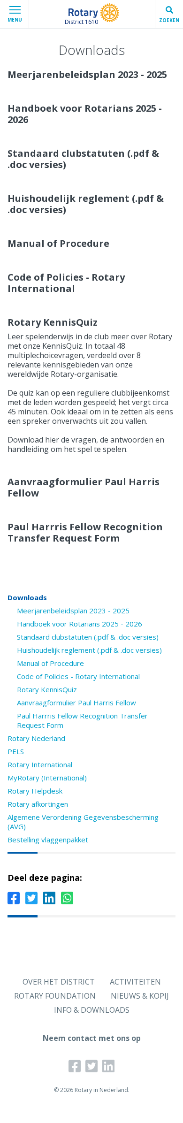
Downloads (27, 597)
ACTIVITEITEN (135, 982)
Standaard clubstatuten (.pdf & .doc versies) (88, 637)
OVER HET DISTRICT (59, 982)
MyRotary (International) (47, 777)
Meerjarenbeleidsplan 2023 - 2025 (73, 610)
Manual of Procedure (50, 663)
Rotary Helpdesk (35, 790)
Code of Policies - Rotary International (78, 676)
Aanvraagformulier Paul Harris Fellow (76, 702)
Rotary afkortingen (38, 804)
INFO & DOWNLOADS (92, 1010)
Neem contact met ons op (92, 1038)
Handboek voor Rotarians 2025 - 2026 (79, 623)
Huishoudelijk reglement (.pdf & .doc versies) (89, 650)
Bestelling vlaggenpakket (48, 839)
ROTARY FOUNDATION (55, 996)
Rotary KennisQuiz (47, 689)
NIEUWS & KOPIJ (140, 996)
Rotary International (40, 764)
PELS (16, 751)
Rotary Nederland (36, 738)
